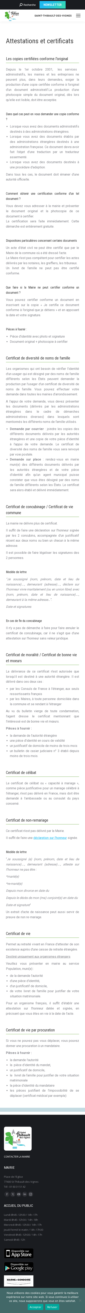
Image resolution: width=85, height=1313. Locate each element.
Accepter (35, 1307)
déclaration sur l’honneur (50, 838)
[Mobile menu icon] (78, 15)
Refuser (52, 1307)
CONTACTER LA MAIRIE (17, 1156)
